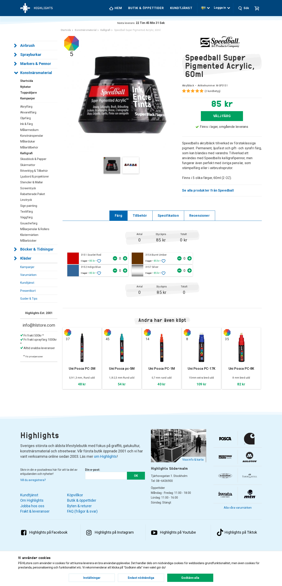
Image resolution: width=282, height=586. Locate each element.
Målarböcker (28, 240)
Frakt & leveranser (35, 511)
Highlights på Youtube (178, 532)
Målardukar (27, 141)
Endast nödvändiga (141, 577)
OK (136, 475)
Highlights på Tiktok (241, 532)
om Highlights (105, 456)
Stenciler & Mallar (31, 182)
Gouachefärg (28, 223)
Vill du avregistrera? (33, 480)
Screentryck (28, 188)
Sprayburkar (30, 54)
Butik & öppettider (146, 8)
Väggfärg (26, 217)
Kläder (25, 258)
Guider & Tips (28, 298)
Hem (118, 8)
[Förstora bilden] (122, 94)
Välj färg (222, 116)
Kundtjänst (181, 8)
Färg (118, 216)
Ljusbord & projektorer (34, 176)
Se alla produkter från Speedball (208, 190)
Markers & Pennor (35, 63)
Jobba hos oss (32, 506)
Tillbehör (140, 216)
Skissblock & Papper (33, 159)
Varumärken (28, 275)
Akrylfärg (26, 106)
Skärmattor (27, 165)
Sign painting (28, 205)
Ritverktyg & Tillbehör (34, 170)
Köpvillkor (75, 495)
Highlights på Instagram (114, 532)
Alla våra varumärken (238, 507)
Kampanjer (27, 267)
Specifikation (168, 216)
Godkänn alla (190, 577)
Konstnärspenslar (31, 135)
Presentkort (28, 290)
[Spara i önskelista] (99, 260)
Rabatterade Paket (32, 194)
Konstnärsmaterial (36, 73)
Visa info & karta (193, 459)
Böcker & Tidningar (36, 249)
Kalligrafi (26, 153)
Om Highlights (32, 500)
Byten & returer (79, 506)
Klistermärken (29, 235)
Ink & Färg (26, 124)
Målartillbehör (29, 147)
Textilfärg (26, 211)
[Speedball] (222, 41)
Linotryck (26, 199)
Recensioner (199, 216)
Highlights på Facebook (48, 532)
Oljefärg (25, 118)
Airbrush (27, 45)
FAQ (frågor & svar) (82, 511)
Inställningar (92, 577)
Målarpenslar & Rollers (34, 229)
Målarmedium (29, 130)
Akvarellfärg (28, 112)
